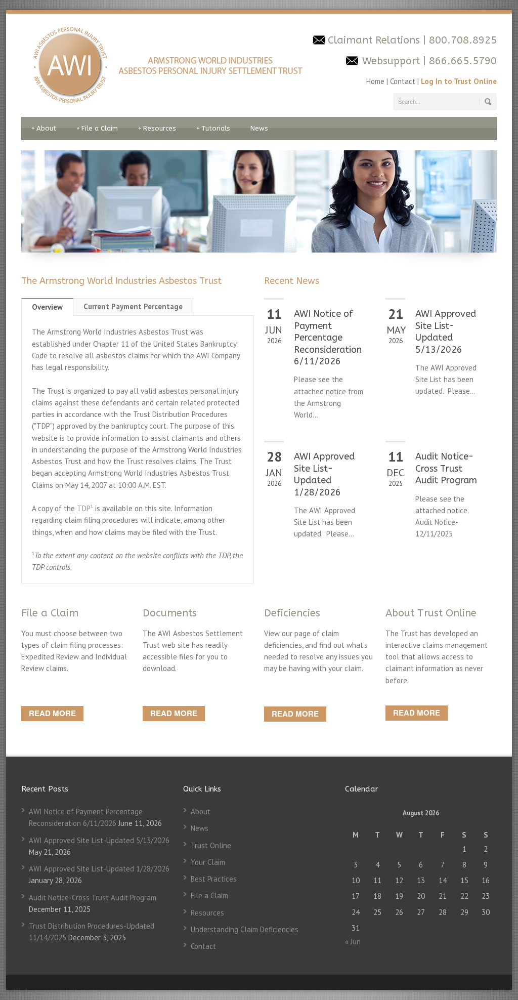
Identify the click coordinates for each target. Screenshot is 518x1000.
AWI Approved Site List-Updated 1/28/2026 (324, 474)
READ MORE (52, 713)
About (43, 128)
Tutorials (213, 128)
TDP (85, 508)
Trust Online (211, 845)
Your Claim (208, 862)
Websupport (391, 61)
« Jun (353, 941)
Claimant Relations (375, 40)
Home (376, 81)
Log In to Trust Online (459, 81)
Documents (170, 613)
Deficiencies (292, 613)
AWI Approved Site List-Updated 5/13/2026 (445, 331)
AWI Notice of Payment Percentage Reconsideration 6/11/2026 (328, 337)
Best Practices (214, 879)
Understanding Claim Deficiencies (244, 929)
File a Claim (97, 128)
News (259, 128)
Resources (157, 128)
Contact (402, 81)
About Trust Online (431, 613)
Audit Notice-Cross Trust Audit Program (446, 468)
